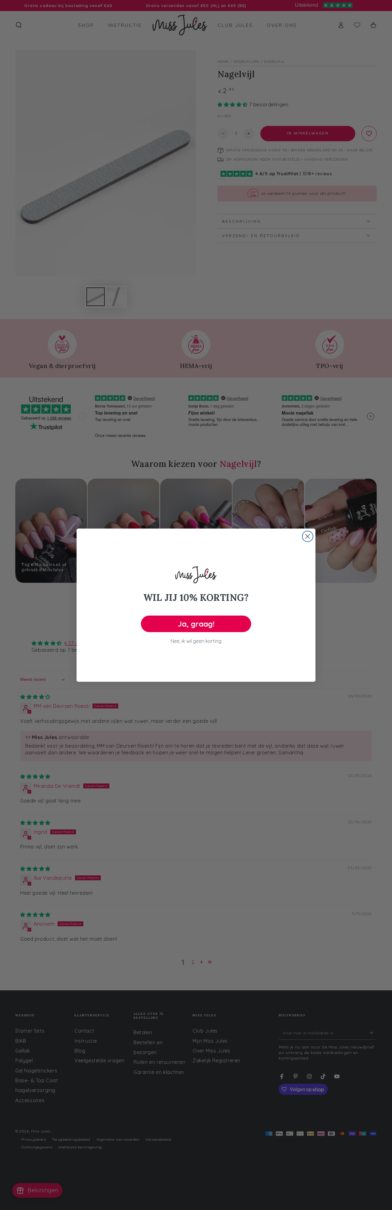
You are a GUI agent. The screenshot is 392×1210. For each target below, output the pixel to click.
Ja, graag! (196, 623)
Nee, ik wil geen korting (196, 641)
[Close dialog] (307, 536)
